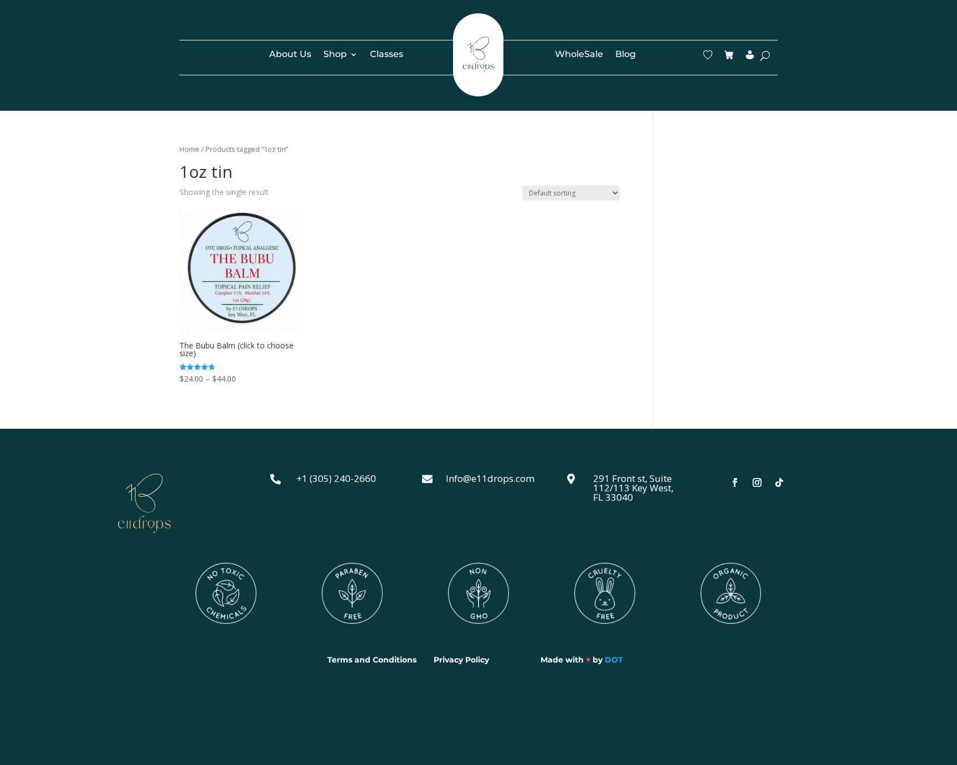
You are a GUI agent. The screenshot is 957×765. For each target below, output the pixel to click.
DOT (614, 660)
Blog (625, 54)
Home (189, 149)
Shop (335, 54)
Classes (386, 54)
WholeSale (579, 54)
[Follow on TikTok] (779, 482)
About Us (290, 54)
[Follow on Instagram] (757, 482)
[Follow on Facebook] (735, 482)
